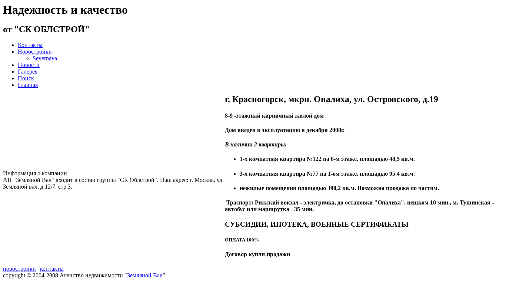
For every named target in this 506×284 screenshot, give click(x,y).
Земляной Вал (145, 275)
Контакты (30, 45)
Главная (28, 85)
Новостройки (35, 51)
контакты (52, 269)
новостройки (19, 269)
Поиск (26, 78)
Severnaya (45, 58)
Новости (29, 65)
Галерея (27, 71)
